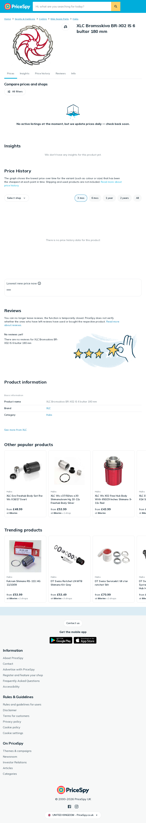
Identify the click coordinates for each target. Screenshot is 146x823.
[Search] (115, 6)
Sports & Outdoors (25, 19)
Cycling (43, 19)
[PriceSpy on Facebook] (69, 806)
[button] (15, 91)
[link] (25, 483)
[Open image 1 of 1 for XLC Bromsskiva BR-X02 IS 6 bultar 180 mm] (33, 45)
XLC (48, 408)
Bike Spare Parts (60, 19)
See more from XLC (15, 429)
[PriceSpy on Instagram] (76, 806)
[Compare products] (65, 27)
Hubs (75, 19)
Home (7, 19)
